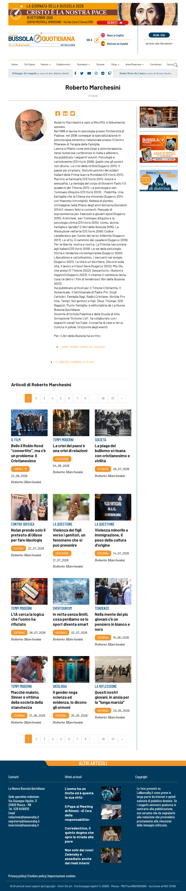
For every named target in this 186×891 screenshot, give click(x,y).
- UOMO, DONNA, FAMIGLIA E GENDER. (82, 347)
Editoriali (103, 553)
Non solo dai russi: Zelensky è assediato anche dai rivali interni (79, 856)
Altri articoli (93, 763)
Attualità (103, 469)
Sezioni (44, 64)
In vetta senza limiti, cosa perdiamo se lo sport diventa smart (70, 619)
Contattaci (155, 64)
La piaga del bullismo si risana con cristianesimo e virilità (112, 453)
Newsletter (159, 43)
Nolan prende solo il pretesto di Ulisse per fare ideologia (28, 534)
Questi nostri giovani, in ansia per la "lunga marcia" (112, 697)
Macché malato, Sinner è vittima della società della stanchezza (27, 700)
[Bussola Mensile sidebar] (159, 149)
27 (112, 398)
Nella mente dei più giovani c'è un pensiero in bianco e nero (112, 622)
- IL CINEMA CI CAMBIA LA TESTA (74, 362)
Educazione (62, 459)
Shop (114, 64)
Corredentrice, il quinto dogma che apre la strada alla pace (79, 834)
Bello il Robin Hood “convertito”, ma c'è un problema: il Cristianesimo (28, 453)
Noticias (117, 44)
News (115, 35)
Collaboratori (63, 64)
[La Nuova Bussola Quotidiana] (42, 40)
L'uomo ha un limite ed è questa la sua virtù (79, 792)
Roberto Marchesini (26, 482)
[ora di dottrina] (159, 180)
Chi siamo (29, 64)
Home (15, 64)
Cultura (18, 548)
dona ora (159, 35)
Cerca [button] (170, 64)
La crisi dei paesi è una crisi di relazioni (70, 448)
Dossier (100, 64)
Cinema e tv (20, 469)
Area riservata (133, 64)
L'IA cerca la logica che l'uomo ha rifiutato (27, 619)
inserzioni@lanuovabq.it (23, 825)
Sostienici (82, 64)
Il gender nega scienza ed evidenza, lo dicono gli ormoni (70, 700)
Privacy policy (17, 876)
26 (103, 398)
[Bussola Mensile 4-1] (159, 117)
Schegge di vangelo (24, 73)
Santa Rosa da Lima (132, 73)
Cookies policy (37, 876)
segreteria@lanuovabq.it (24, 821)
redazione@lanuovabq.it (23, 817)
